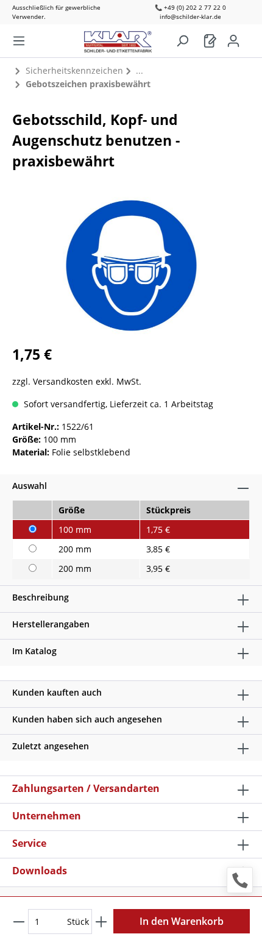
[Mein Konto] (233, 40)
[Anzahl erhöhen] (101, 921)
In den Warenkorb (182, 921)
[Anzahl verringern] (18, 921)
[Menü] (19, 40)
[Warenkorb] (210, 40)
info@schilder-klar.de (190, 16)
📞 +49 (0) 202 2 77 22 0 (190, 7)
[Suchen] (182, 40)
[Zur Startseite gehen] (124, 39)
